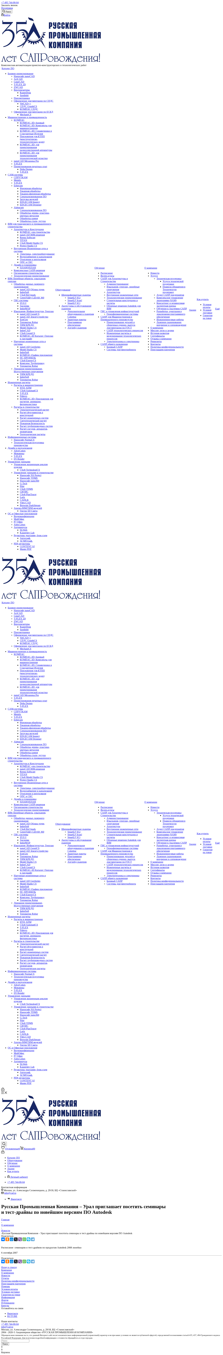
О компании (7, 1272)
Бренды (5, 1305)
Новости (5, 1275)
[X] (16, 1239)
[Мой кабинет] (2, 1090)
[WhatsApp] (24, 1239)
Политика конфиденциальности (17, 1281)
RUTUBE (12, 1316)
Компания (6, 1270)
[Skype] (28, 1239)
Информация (8, 1297)
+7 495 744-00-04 (10, 2)
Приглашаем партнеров (13, 1283)
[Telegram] (33, 1239)
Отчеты (5, 1278)
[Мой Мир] (11, 1239)
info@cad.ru (10, 1193)
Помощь (5, 1286)
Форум (4, 1300)
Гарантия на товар (10, 1294)
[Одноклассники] (7, 1239)
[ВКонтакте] (3, 1239)
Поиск (5, 1344)
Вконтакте (16, 1199)
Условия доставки (10, 1292)
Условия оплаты (9, 1289)
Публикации (7, 1303)
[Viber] (20, 1239)
